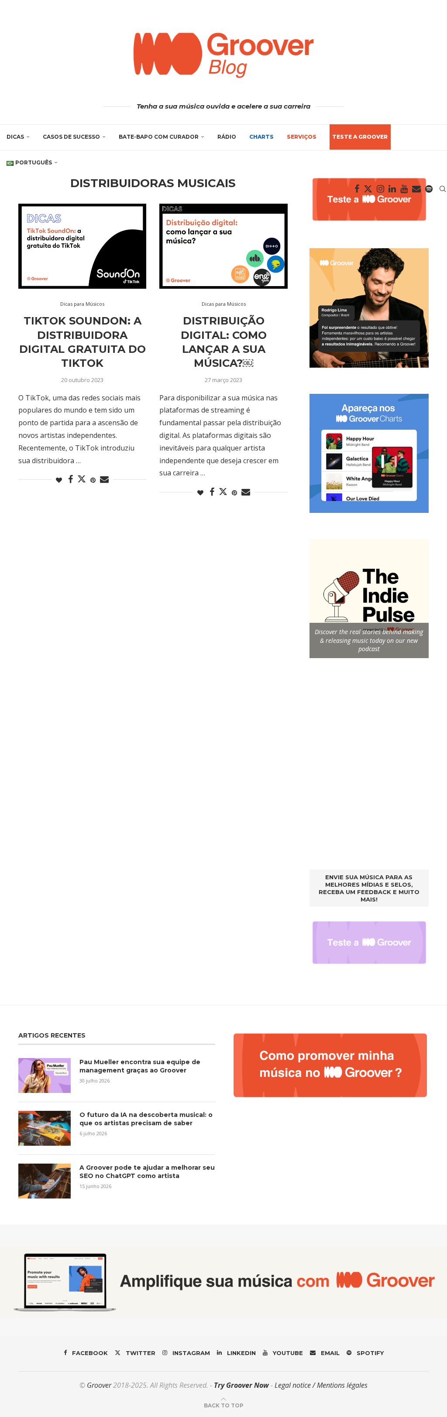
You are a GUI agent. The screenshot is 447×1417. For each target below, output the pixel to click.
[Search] (442, 188)
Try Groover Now (241, 1385)
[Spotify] (429, 188)
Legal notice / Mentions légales (321, 1385)
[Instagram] (380, 188)
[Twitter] (368, 188)
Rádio (226, 136)
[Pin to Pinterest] (93, 480)
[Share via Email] (104, 479)
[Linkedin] (392, 188)
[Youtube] (404, 188)
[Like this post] (59, 480)
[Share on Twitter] (81, 479)
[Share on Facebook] (70, 479)
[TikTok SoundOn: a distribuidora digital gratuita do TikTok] (82, 246)
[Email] (416, 188)
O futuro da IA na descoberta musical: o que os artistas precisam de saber (146, 1119)
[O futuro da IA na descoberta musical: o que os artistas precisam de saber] (44, 1128)
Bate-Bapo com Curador (159, 136)
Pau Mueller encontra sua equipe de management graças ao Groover (139, 1066)
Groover (99, 1385)
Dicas (15, 136)
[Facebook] (356, 188)
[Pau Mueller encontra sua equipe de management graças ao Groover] (44, 1075)
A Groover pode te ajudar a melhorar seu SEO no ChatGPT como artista (147, 1172)
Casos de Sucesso (71, 136)
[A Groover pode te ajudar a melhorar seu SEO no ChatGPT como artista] (44, 1181)
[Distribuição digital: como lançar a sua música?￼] (223, 246)
